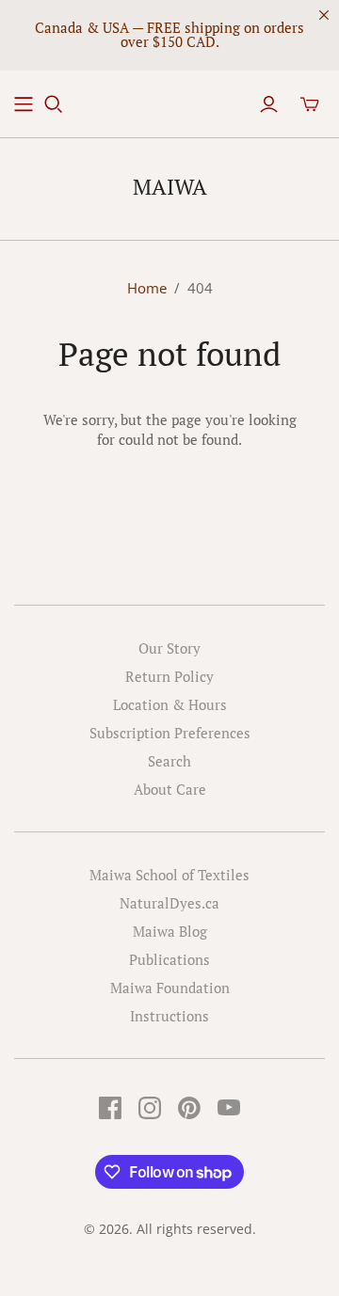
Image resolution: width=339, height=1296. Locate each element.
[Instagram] (149, 1108)
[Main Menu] (23, 104)
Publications (169, 959)
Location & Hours (170, 704)
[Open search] (53, 104)
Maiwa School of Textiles (169, 874)
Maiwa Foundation (170, 987)
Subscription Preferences (169, 732)
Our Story (169, 648)
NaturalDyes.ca (169, 902)
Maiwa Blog (170, 931)
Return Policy (169, 676)
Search (169, 760)
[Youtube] (229, 1108)
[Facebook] (110, 1108)
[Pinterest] (189, 1108)
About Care (170, 789)
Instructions (169, 1015)
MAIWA (170, 186)
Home (147, 287)
